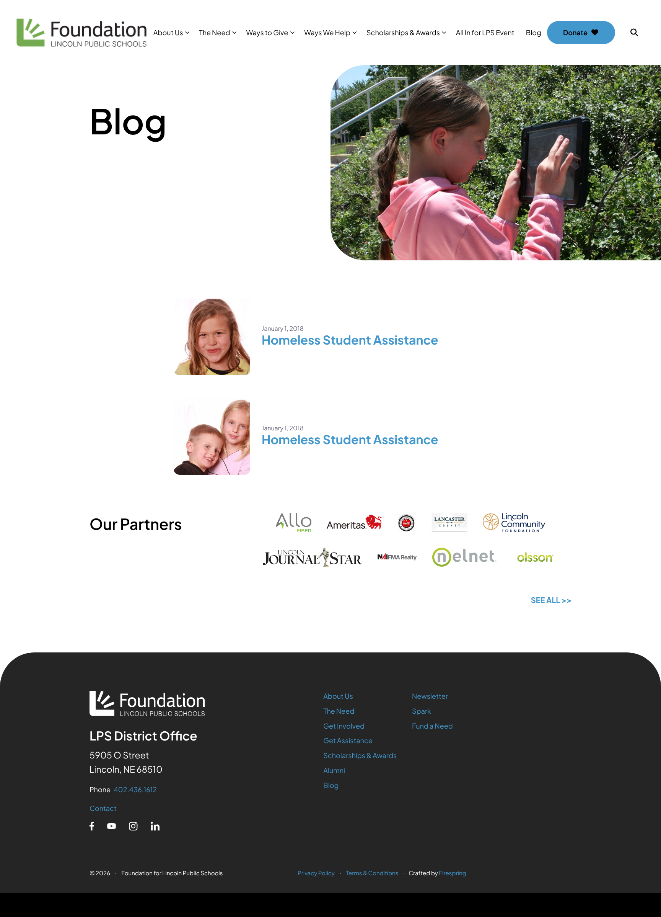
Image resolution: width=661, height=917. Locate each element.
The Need (214, 32)
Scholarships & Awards (403, 32)
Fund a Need (432, 725)
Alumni (334, 770)
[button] (634, 32)
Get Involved (344, 725)
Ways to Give (267, 32)
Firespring (452, 873)
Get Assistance (348, 740)
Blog (533, 32)
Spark (421, 710)
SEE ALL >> (551, 600)
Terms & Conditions (372, 873)
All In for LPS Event (485, 32)
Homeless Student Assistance (350, 340)
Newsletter (430, 695)
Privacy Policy (316, 873)
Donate (575, 32)
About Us (168, 32)
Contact (103, 808)
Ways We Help (327, 32)
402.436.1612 (135, 789)
